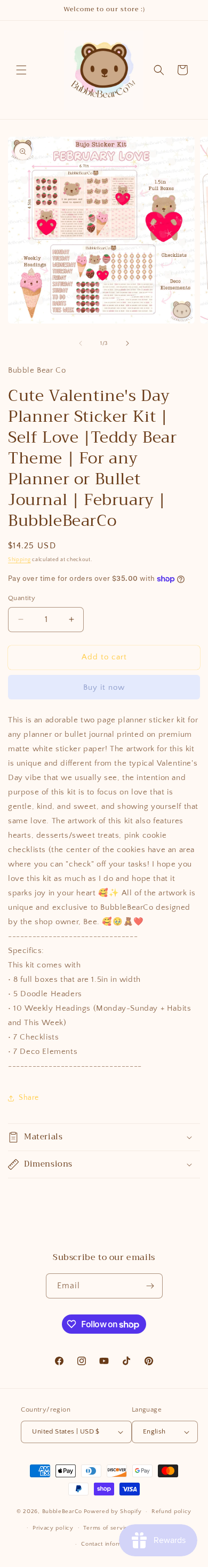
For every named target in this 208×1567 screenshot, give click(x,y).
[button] (21, 70)
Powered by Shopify (113, 1511)
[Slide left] (80, 343)
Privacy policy (53, 1528)
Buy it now (104, 687)
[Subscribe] (150, 1285)
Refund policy (171, 1511)
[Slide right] (127, 343)
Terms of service (107, 1528)
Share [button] (29, 1097)
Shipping (19, 560)
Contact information (109, 1544)
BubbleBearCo (62, 1511)
